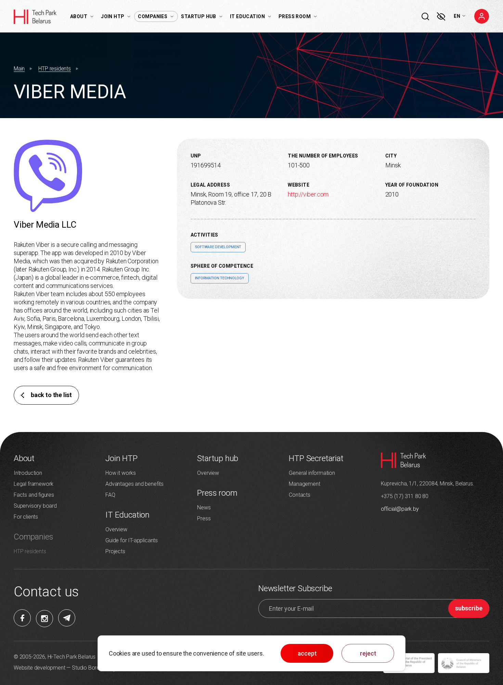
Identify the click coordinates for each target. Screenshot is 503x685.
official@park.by (400, 509)
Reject (368, 653)
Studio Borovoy (90, 667)
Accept (307, 653)
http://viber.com (308, 194)
